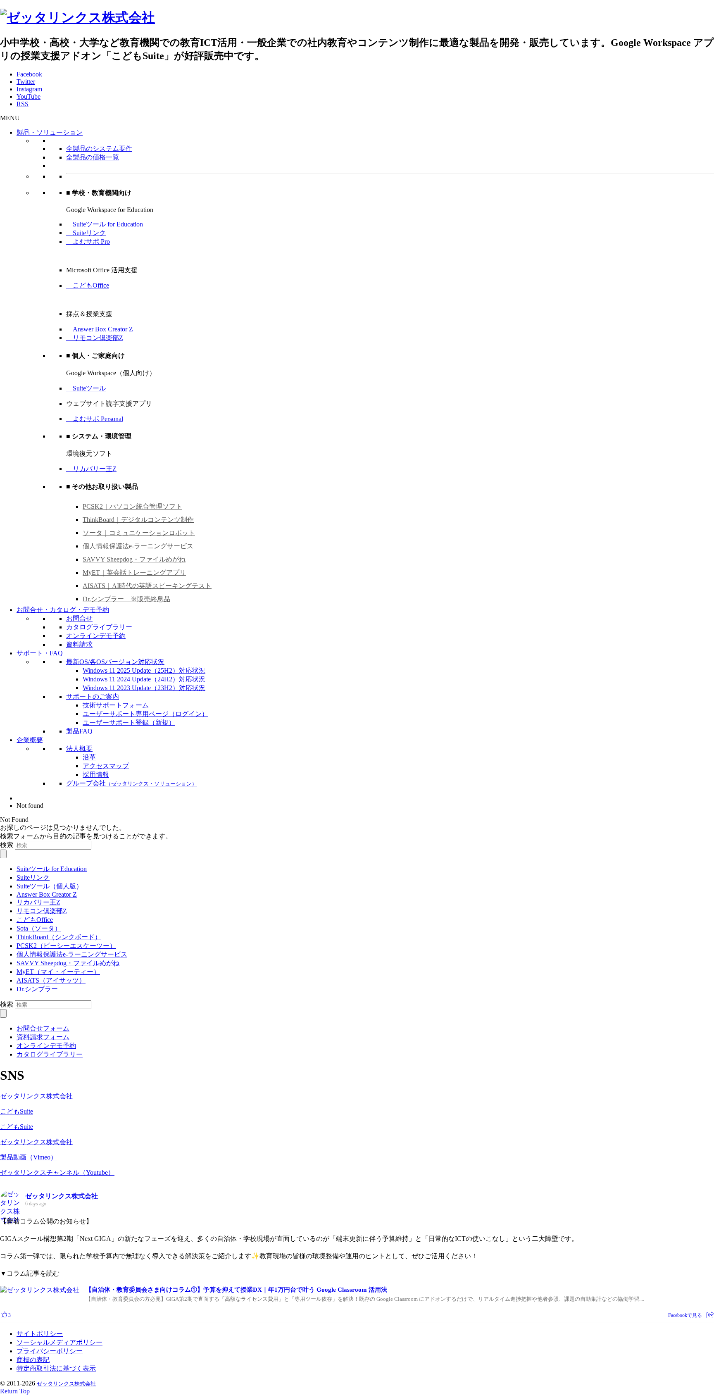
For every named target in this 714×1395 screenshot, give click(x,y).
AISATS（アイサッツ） (51, 980)
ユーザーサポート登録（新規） (129, 722)
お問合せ (79, 618)
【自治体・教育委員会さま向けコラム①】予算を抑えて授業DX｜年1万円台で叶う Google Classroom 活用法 (236, 1289)
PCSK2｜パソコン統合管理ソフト (132, 506)
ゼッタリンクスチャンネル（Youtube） (57, 1172)
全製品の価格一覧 (92, 157)
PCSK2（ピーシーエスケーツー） (66, 945)
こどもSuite (16, 1111)
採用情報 (96, 774)
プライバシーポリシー (50, 1351)
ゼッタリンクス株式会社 (36, 1096)
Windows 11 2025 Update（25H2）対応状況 (144, 670)
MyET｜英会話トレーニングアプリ (134, 572)
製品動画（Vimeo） (28, 1157)
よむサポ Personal (94, 418)
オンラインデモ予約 (96, 635)
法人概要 (79, 748)
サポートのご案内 (92, 696)
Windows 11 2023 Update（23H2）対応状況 (144, 687)
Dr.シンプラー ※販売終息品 (126, 598)
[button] (10, 117)
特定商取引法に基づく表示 (56, 1368)
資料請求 (79, 644)
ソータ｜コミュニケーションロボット (139, 532)
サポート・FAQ (40, 653)
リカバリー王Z (91, 468)
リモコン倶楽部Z (94, 337)
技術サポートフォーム (116, 705)
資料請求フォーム (43, 1036)
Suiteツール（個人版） (50, 886)
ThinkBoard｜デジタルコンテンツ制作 (138, 519)
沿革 (89, 757)
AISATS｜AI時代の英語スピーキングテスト (147, 585)
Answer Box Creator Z (99, 329)
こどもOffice (87, 285)
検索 (6, 844)
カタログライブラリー (99, 627)
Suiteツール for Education (104, 224)
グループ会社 (131, 783)
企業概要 (30, 739)
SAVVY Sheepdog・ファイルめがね (134, 559)
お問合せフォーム (43, 1028)
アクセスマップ (106, 765)
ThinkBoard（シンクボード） (59, 936)
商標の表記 (33, 1359)
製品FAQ (79, 731)
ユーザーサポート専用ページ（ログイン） (145, 713)
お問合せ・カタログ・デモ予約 (63, 609)
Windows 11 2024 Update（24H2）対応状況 (144, 679)
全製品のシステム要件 (99, 148)
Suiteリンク (86, 232)
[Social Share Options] (710, 1315)
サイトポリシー (40, 1333)
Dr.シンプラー (37, 989)
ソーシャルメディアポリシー (59, 1342)
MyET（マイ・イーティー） (58, 971)
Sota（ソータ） (39, 928)
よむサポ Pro (88, 241)
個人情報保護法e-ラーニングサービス (138, 546)
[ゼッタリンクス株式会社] (77, 17)
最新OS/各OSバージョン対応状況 (115, 661)
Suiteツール (86, 388)
